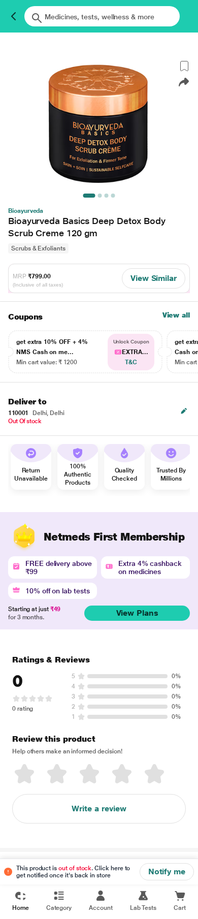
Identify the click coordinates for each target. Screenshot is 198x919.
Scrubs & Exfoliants (38, 248)
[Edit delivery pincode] (184, 411)
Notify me (166, 871)
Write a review (99, 808)
